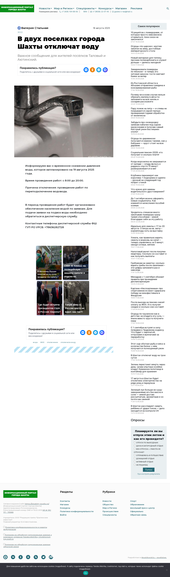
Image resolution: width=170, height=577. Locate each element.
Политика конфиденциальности (77, 511)
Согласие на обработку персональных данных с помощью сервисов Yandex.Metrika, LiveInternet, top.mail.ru (27, 537)
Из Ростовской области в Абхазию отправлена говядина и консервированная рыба (148, 85)
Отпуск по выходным (147, 443)
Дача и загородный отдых (149, 446)
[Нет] (166, 570)
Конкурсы (105, 8)
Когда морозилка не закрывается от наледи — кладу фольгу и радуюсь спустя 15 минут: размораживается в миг (148, 165)
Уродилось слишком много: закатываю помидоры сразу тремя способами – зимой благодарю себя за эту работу (147, 215)
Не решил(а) (142, 465)
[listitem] (86, 69)
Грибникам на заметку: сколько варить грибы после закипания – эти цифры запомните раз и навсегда (148, 266)
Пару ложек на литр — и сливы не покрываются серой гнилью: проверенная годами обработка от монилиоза (149, 112)
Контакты (65, 501)
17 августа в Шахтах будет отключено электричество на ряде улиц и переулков (146, 380)
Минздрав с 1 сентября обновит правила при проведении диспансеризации (147, 279)
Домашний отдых (145, 459)
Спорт (133, 501)
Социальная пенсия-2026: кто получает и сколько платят (147, 153)
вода (35, 342)
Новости (44, 8)
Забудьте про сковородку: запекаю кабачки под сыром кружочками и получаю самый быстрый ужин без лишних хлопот (147, 127)
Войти (63, 515)
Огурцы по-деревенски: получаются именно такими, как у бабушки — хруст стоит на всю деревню (149, 142)
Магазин (121, 8)
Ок (85, 573)
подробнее (60, 566)
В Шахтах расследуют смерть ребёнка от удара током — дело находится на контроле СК (148, 408)
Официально (136, 511)
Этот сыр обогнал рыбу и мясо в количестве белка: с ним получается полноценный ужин (148, 346)
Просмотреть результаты (148, 474)
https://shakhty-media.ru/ (37, 504)
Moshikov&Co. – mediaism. (154, 558)
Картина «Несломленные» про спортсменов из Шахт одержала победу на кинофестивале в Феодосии (148, 292)
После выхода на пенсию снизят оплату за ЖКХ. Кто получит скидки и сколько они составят (148, 304)
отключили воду (68, 342)
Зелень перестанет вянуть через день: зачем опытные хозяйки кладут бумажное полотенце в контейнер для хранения (148, 368)
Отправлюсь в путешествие (149, 455)
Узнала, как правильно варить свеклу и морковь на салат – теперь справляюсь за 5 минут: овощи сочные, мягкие (147, 241)
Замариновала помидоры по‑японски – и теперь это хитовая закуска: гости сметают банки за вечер (148, 72)
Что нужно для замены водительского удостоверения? (147, 190)
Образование (137, 504)
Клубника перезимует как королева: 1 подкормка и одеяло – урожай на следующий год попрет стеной (148, 179)
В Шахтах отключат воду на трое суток (148, 356)
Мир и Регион (63, 8)
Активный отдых (144, 462)
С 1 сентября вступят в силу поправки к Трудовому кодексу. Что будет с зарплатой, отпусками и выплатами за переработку (147, 332)
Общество (108, 504)
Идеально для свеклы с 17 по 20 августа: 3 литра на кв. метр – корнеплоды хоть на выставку (148, 228)
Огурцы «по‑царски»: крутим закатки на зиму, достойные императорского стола (146, 48)
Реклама (136, 8)
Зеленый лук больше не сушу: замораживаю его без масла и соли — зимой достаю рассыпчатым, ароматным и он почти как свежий (147, 394)
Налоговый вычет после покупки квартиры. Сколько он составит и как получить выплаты (149, 253)
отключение (52, 342)
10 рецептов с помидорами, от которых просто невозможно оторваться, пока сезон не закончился (147, 36)
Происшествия (110, 511)
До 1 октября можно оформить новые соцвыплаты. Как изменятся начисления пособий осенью (147, 202)
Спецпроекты (85, 8)
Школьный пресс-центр (142, 508)
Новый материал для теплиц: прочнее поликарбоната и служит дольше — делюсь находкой (149, 60)
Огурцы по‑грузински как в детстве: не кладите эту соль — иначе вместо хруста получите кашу (147, 317)
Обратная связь (138, 515)
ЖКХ (20, 32)
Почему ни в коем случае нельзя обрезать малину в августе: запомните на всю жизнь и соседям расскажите (148, 98)
